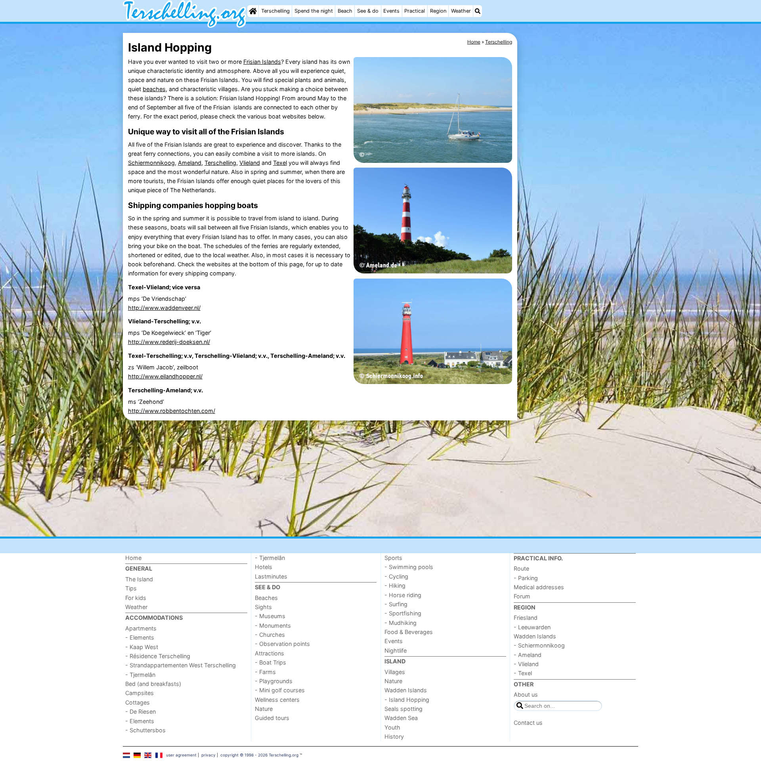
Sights (263, 607)
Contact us (528, 722)
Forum (522, 596)
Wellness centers (277, 699)
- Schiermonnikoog (539, 645)
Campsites (139, 693)
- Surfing (395, 604)
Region (438, 11)
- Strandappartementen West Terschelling (180, 665)
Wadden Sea (401, 717)
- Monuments (273, 625)
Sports (393, 557)
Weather (461, 11)
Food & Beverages (408, 631)
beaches (154, 89)
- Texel (523, 673)
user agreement (181, 755)
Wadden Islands (405, 690)
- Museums (270, 616)
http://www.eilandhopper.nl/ (165, 376)
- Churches (270, 634)
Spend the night (313, 11)
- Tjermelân (140, 674)
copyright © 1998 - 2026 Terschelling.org (259, 755)
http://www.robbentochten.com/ (171, 410)
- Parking (526, 578)
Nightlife (395, 650)
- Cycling (396, 576)
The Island (139, 579)
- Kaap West (141, 647)
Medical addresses (539, 587)
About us (526, 694)
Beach (345, 11)
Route (521, 568)
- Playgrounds (274, 681)
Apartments (141, 628)
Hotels (263, 566)
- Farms (265, 671)
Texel (280, 162)
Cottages (137, 702)
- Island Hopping (406, 699)
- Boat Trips (270, 662)
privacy (208, 755)
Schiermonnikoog (151, 162)
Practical (414, 11)
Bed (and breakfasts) (153, 683)
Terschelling (275, 11)
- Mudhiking (400, 622)
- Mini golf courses (280, 690)
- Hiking (394, 585)
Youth (392, 727)
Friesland (525, 617)
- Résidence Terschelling (157, 656)
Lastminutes (271, 576)
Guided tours (272, 717)
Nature (264, 708)
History (394, 736)
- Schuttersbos (145, 730)
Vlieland (249, 162)
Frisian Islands (262, 61)
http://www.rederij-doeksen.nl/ (169, 341)
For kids (135, 597)
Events (391, 11)
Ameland (189, 162)
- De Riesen (140, 711)
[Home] (252, 11)
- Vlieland (526, 664)
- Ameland (527, 654)
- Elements (139, 637)
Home (133, 557)
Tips (131, 588)
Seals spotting (403, 708)
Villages (394, 671)
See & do (368, 11)
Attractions (269, 653)
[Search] (477, 11)
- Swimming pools (408, 566)
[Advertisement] (578, 215)
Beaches (266, 597)
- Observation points (282, 643)
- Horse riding (402, 595)
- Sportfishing (402, 613)
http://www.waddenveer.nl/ (164, 307)
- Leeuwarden (532, 627)
